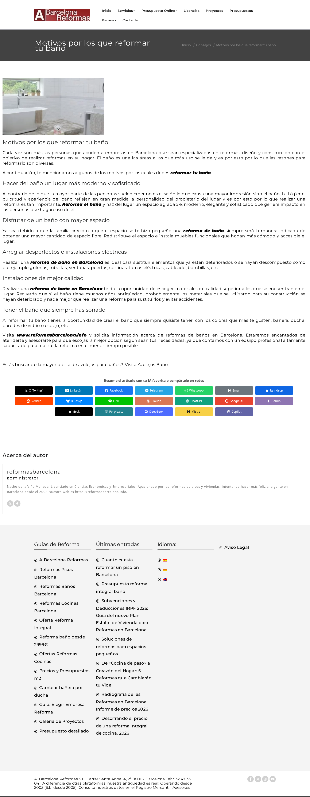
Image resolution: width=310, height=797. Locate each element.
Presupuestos (241, 11)
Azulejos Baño (153, 364)
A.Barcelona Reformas (63, 559)
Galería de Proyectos (61, 721)
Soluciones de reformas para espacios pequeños (121, 646)
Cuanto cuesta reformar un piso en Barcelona (117, 567)
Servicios (125, 11)
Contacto (130, 20)
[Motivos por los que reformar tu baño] (53, 108)
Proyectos (214, 11)
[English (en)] (162, 579)
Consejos (203, 45)
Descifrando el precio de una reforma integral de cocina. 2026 (122, 726)
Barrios (108, 20)
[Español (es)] (162, 559)
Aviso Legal (236, 547)
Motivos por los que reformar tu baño (55, 142)
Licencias (192, 11)
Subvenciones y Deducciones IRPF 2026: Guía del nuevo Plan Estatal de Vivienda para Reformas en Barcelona (122, 615)
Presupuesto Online (158, 11)
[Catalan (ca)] (162, 569)
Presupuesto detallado (64, 731)
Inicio (106, 11)
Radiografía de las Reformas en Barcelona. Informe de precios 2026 (122, 702)
